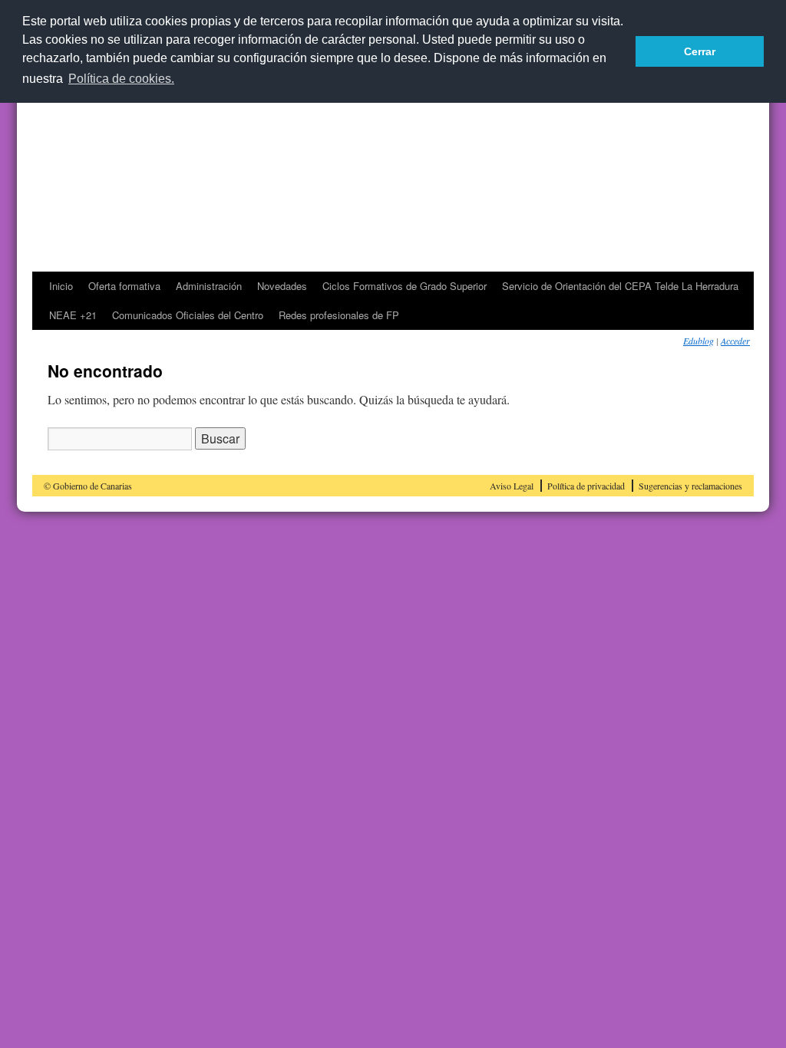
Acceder (735, 341)
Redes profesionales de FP (339, 315)
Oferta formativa (124, 285)
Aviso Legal (511, 486)
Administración (209, 285)
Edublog (698, 341)
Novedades (282, 285)
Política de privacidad (586, 486)
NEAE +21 (73, 315)
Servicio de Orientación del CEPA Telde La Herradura (620, 285)
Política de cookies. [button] (121, 78)
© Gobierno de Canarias (88, 486)
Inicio (61, 285)
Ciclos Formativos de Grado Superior (404, 285)
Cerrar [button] (699, 51)
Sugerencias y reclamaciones (690, 486)
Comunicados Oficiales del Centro (187, 315)
